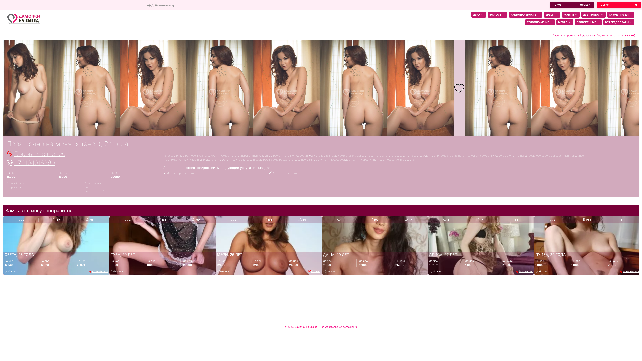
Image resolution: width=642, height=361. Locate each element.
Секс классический (284, 173)
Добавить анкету (163, 5)
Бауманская (526, 271)
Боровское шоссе (39, 153)
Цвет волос (591, 14)
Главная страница (565, 35)
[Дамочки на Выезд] (23, 18)
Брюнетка (586, 35)
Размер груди (619, 14)
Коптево (315, 271)
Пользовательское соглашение (338, 326)
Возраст (495, 14)
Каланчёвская (100, 271)
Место (562, 22)
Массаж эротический (180, 173)
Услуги (569, 14)
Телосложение (538, 22)
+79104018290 (34, 162)
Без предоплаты (617, 22)
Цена (476, 14)
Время (550, 14)
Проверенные (586, 22)
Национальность (523, 14)
